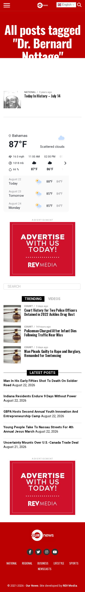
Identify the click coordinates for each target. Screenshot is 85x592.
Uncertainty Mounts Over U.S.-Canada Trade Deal (40, 442)
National (12, 563)
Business (42, 563)
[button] (14, 163)
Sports (73, 563)
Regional (27, 563)
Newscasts (44, 569)
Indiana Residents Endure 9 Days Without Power (39, 396)
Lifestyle (59, 563)
